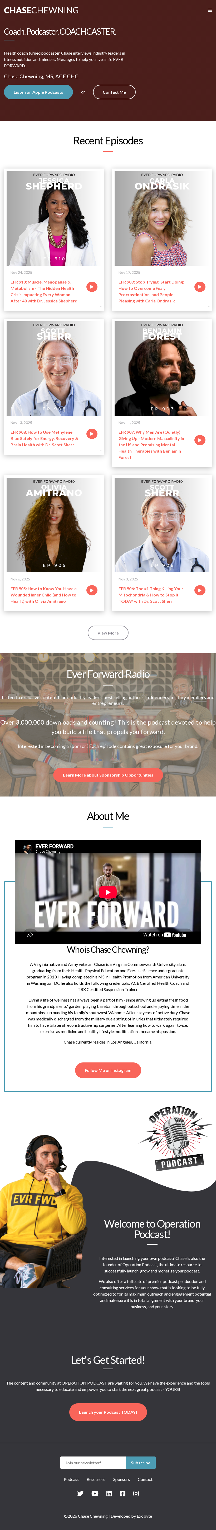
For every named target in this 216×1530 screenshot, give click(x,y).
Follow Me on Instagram (108, 1070)
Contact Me (114, 92)
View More (108, 632)
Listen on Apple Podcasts (38, 92)
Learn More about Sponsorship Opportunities (108, 774)
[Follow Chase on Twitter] (80, 1493)
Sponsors (121, 1479)
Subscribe (140, 1462)
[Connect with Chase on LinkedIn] (109, 1493)
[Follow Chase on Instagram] (136, 1493)
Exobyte (144, 1515)
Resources (96, 1479)
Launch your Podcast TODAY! (108, 1412)
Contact (145, 1479)
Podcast (71, 1479)
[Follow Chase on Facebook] (122, 1493)
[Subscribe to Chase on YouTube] (95, 1493)
